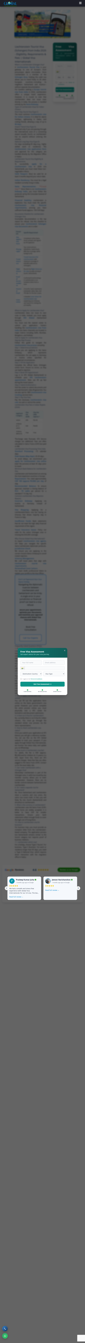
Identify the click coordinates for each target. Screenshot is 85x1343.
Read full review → (16, 890)
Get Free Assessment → (42, 684)
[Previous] (7, 888)
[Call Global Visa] (5, 1328)
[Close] (65, 650)
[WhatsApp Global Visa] (5, 1336)
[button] (22, 668)
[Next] (78, 888)
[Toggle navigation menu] (80, 3)
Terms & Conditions (36, 679)
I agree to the (32, 679)
